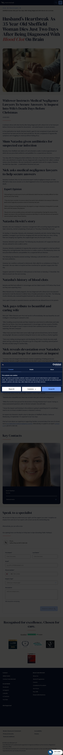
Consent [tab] (10, 369)
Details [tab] (32, 369)
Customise (30, 389)
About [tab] (52, 369)
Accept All (51, 389)
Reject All (11, 389)
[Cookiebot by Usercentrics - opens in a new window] (54, 364)
